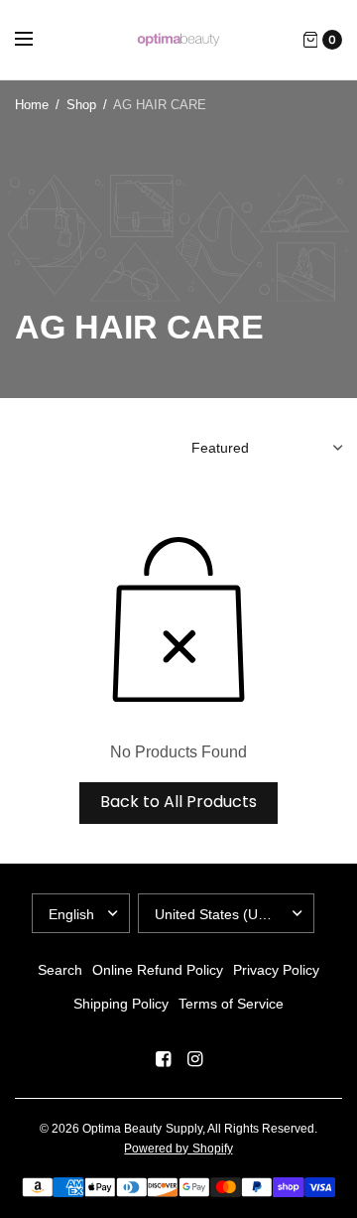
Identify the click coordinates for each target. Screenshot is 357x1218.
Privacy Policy (276, 970)
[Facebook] (163, 1059)
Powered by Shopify (178, 1148)
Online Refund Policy (157, 970)
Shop (81, 104)
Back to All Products (178, 801)
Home (32, 104)
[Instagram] (194, 1059)
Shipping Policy (121, 1004)
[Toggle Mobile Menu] (37, 40)
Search (60, 970)
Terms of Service (231, 1004)
